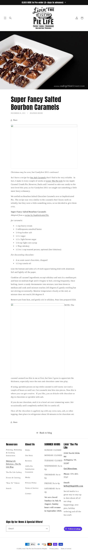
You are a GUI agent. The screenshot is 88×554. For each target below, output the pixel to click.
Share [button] (15, 120)
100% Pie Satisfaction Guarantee (29, 469)
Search (8, 488)
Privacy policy (54, 548)
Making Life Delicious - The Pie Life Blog (13, 464)
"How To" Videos (13, 483)
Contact (28, 493)
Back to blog (46, 433)
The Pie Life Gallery (14, 472)
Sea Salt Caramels (38, 178)
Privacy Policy (31, 483)
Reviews (28, 461)
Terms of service (66, 548)
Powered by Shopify (40, 548)
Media (27, 477)
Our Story (29, 455)
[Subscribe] (46, 528)
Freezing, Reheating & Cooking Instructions (14, 453)
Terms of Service (31, 488)
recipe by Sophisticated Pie (37, 215)
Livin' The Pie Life (28, 548)
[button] (5, 18)
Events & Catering (13, 478)
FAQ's (27, 450)
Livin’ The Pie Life (54, 181)
